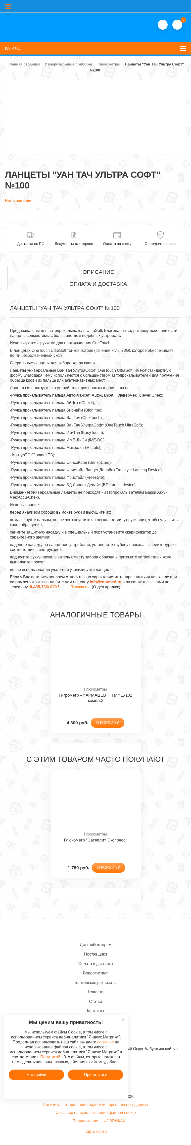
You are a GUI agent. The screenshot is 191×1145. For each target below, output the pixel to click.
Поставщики (95, 954)
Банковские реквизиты (96, 982)
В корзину (107, 723)
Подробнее (65, 1089)
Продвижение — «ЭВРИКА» (98, 1121)
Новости (95, 992)
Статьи (95, 1001)
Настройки (36, 1075)
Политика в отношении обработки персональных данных (95, 1104)
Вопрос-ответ (95, 973)
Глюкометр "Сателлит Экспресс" (95, 840)
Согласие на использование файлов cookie (95, 1112)
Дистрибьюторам (95, 945)
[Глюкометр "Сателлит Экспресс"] (95, 801)
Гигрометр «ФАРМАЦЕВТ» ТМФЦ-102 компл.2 (95, 698)
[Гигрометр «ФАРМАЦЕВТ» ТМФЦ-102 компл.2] (95, 656)
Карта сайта (96, 1131)
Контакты (95, 1011)
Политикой (50, 1057)
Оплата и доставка (95, 964)
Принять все (95, 1075)
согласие (105, 1042)
